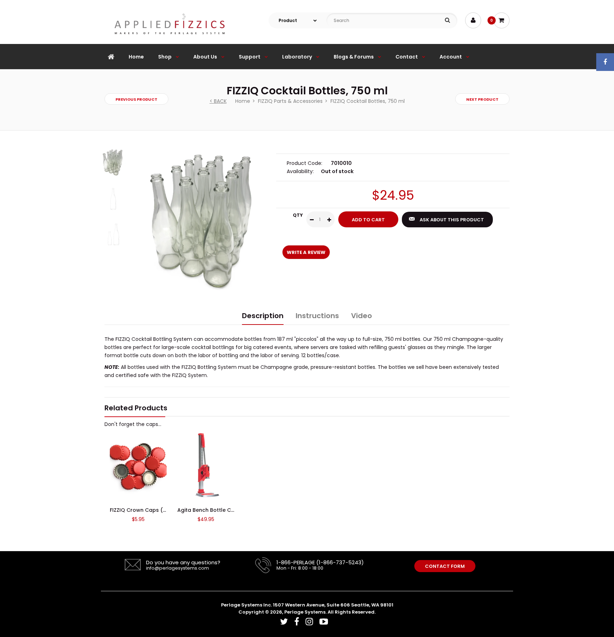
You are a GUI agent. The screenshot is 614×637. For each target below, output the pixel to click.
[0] (502, 20)
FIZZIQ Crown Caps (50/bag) (147, 510)
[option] (204, 219)
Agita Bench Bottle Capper (212, 510)
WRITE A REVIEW (306, 252)
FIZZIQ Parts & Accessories (290, 101)
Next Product (482, 99)
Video (361, 316)
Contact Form (445, 566)
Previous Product (136, 99)
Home (242, 101)
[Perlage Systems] (169, 40)
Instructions (317, 316)
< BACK (218, 101)
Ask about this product (452, 219)
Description (263, 316)
